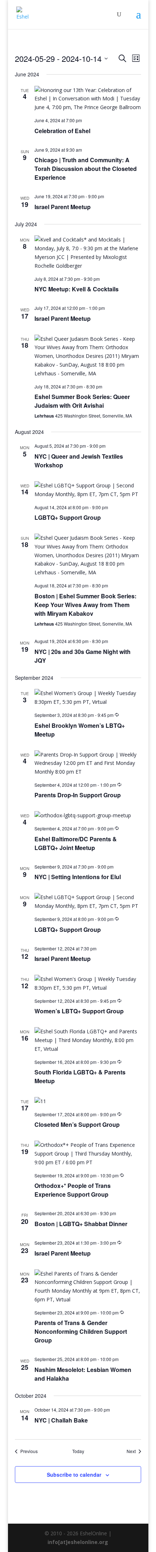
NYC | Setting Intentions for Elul (77, 877)
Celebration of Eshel (62, 131)
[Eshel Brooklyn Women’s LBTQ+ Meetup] (87, 697)
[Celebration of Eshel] (87, 99)
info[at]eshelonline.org (78, 1542)
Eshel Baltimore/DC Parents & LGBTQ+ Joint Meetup (75, 843)
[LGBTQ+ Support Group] (87, 490)
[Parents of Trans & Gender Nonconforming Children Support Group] (87, 1286)
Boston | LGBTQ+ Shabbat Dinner (80, 1224)
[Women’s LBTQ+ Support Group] (87, 983)
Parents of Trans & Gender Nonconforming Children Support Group (80, 1331)
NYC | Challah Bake (61, 1420)
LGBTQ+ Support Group (67, 517)
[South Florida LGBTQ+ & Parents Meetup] (87, 1040)
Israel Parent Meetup (62, 207)
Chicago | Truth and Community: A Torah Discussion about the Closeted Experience (85, 168)
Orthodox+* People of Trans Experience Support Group (72, 1189)
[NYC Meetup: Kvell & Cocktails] (87, 252)
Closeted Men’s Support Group (77, 1124)
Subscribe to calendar (74, 1474)
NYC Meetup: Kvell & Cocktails (76, 289)
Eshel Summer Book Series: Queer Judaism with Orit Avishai (82, 401)
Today (78, 1451)
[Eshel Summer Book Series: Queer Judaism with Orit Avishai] (87, 356)
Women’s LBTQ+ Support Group (79, 1011)
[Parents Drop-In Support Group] (87, 763)
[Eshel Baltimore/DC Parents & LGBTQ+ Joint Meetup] (87, 815)
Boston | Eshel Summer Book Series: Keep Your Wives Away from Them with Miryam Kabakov (85, 605)
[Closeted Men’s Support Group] (87, 1101)
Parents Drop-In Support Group (77, 795)
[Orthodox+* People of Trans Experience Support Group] (87, 1153)
